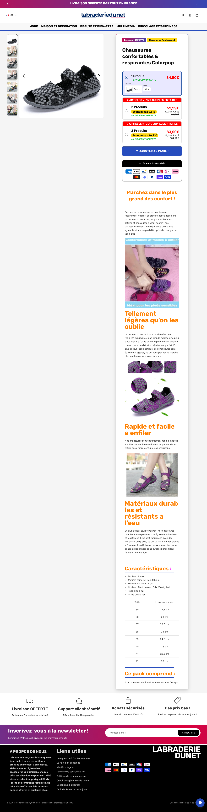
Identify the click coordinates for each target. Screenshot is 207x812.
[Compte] (189, 15)
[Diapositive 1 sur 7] (12, 40)
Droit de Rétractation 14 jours (72, 789)
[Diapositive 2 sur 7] (12, 51)
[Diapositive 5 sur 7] (12, 87)
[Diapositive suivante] (197, 3)
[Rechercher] (183, 15)
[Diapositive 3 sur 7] (12, 63)
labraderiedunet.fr (22, 802)
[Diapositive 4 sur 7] (12, 75)
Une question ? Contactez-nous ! (74, 758)
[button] (152, 83)
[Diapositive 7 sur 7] (12, 110)
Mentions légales (65, 767)
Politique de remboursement (71, 776)
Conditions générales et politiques (185, 802)
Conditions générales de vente (73, 780)
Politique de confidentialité (71, 771)
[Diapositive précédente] (7, 3)
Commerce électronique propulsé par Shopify (52, 802)
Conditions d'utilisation (68, 784)
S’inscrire (188, 732)
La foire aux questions (68, 762)
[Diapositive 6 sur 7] (12, 99)
